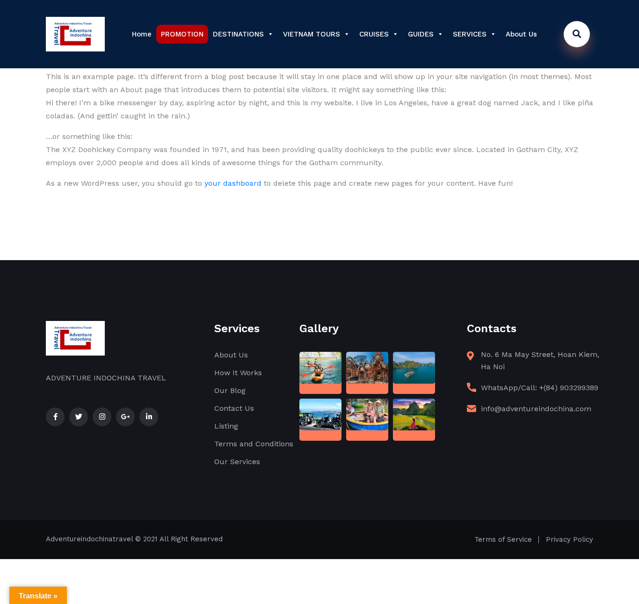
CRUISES (374, 34)
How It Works (238, 372)
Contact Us (234, 408)
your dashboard (232, 183)
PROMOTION (182, 34)
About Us (521, 34)
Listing (226, 426)
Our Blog (230, 390)
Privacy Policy (569, 539)
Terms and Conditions (253, 443)
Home (142, 34)
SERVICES (470, 34)
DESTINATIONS (238, 34)
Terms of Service (503, 539)
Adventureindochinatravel (89, 539)
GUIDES (421, 34)
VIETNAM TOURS (311, 34)
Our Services (237, 461)
